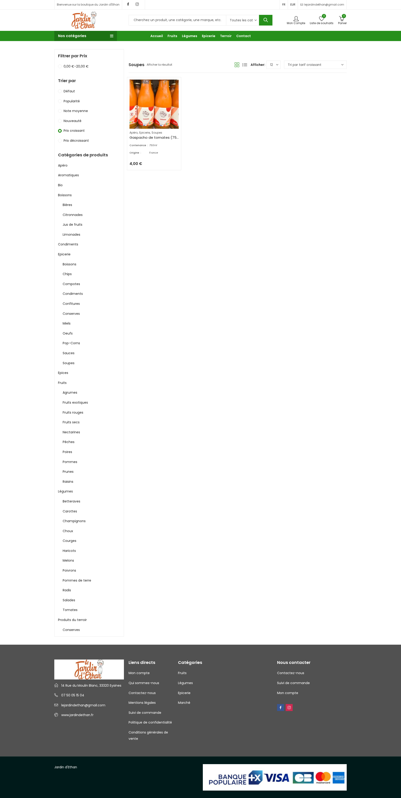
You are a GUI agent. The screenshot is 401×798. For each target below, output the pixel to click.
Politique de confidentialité (150, 722)
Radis (67, 590)
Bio (60, 185)
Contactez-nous (142, 693)
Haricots (69, 550)
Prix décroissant (76, 140)
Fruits (62, 382)
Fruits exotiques (75, 402)
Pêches (68, 442)
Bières (67, 205)
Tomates (70, 610)
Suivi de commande (145, 712)
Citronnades (73, 214)
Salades (69, 600)
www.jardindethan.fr (77, 715)
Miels (67, 323)
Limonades (71, 234)
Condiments (68, 244)
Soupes (157, 133)
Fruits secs (71, 422)
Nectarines (71, 432)
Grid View (237, 64)
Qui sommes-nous (144, 683)
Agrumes (70, 392)
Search (265, 20)
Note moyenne (76, 111)
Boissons (65, 195)
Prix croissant (74, 130)
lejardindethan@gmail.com (83, 705)
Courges (69, 540)
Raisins (68, 481)
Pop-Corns (71, 343)
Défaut (69, 91)
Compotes (71, 284)
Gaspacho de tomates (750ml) (156, 137)
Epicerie (144, 133)
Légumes (65, 491)
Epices (63, 372)
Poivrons (69, 570)
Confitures (71, 303)
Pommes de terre (77, 580)
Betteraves (71, 501)
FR (283, 4)
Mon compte (139, 673)
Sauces (68, 353)
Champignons (74, 521)
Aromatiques (68, 175)
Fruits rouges (73, 412)
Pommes (70, 462)
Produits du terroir (72, 620)
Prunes (68, 471)
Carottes (70, 511)
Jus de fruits (72, 224)
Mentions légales (142, 702)
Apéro (133, 133)
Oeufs (68, 333)
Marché (184, 702)
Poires (67, 452)
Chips (67, 274)
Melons (68, 560)
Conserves (71, 313)
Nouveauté (72, 121)
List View (245, 64)
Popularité (72, 101)
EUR (292, 4)
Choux (68, 531)
